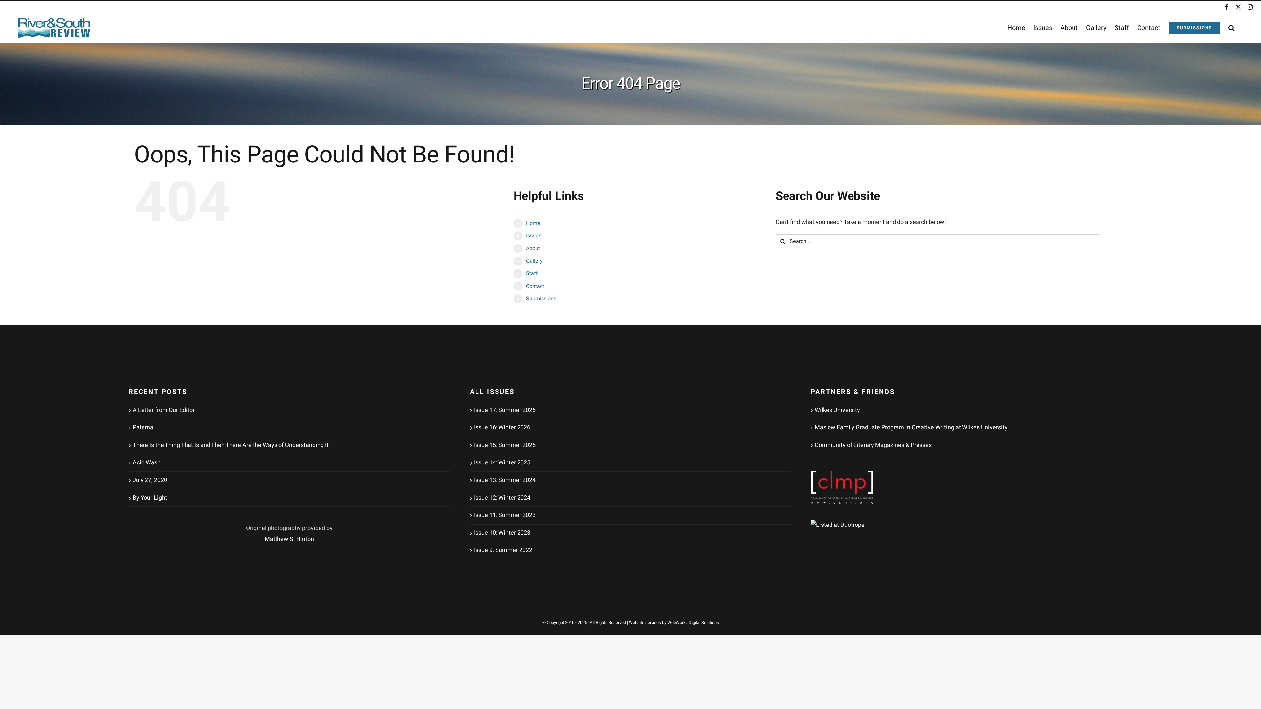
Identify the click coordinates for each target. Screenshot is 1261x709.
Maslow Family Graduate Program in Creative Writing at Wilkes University (911, 427)
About (533, 248)
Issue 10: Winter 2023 (502, 532)
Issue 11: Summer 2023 (505, 515)
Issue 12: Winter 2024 (502, 497)
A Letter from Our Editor (164, 410)
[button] (1231, 28)
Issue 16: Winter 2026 (502, 427)
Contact (535, 286)
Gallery (534, 261)
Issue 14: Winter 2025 (502, 462)
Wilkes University (837, 410)
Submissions (541, 299)
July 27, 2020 (150, 480)
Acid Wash (147, 462)
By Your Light (150, 497)
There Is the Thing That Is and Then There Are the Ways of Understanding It (231, 445)
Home (533, 223)
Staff (532, 273)
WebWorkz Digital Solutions (693, 622)
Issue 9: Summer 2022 (503, 550)
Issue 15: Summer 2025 (505, 445)
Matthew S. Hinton (289, 539)
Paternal (144, 427)
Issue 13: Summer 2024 (505, 480)
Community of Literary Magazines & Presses (873, 445)
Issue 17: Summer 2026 (505, 410)
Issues (533, 236)
